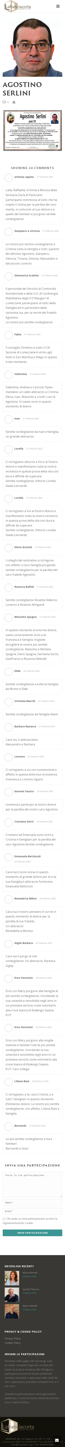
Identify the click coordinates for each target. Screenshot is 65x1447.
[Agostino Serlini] (32, 47)
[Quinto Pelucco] (12, 1295)
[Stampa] (15, 102)
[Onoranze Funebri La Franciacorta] (17, 1426)
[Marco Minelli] (12, 1311)
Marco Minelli (30, 1305)
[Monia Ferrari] (12, 1278)
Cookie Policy (12, 1342)
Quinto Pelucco (31, 1289)
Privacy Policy (13, 1338)
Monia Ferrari (30, 1272)
